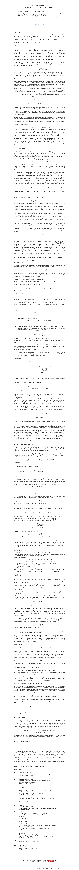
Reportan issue (44, 861)
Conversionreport (39, 861)
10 (34, 121)
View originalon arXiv (50, 861)
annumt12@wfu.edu (22, 16)
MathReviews (41, 828)
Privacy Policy (46, 868)
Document (46, 828)
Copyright (39, 868)
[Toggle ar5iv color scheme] (15, 868)
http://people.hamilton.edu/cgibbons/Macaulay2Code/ (42, 808)
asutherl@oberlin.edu (39, 24)
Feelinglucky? (33, 861)
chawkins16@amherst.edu (56, 16)
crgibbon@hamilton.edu (39, 16)
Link (27, 801)
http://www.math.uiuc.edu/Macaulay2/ (37, 815)
